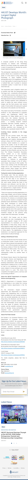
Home (2, 26)
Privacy (3, 468)
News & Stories (8, 26)
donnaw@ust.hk (9, 373)
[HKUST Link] (7, 3)
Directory (22, 468)
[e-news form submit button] (23, 392)
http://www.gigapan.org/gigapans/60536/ (13, 341)
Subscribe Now (5, 35)
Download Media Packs (7, 32)
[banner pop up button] (23, 54)
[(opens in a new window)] (14, 457)
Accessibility (16, 468)
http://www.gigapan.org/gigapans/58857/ (13, 348)
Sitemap (9, 468)
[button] (26, 50)
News (14, 26)
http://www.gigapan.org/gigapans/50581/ (13, 355)
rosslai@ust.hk (9, 366)
